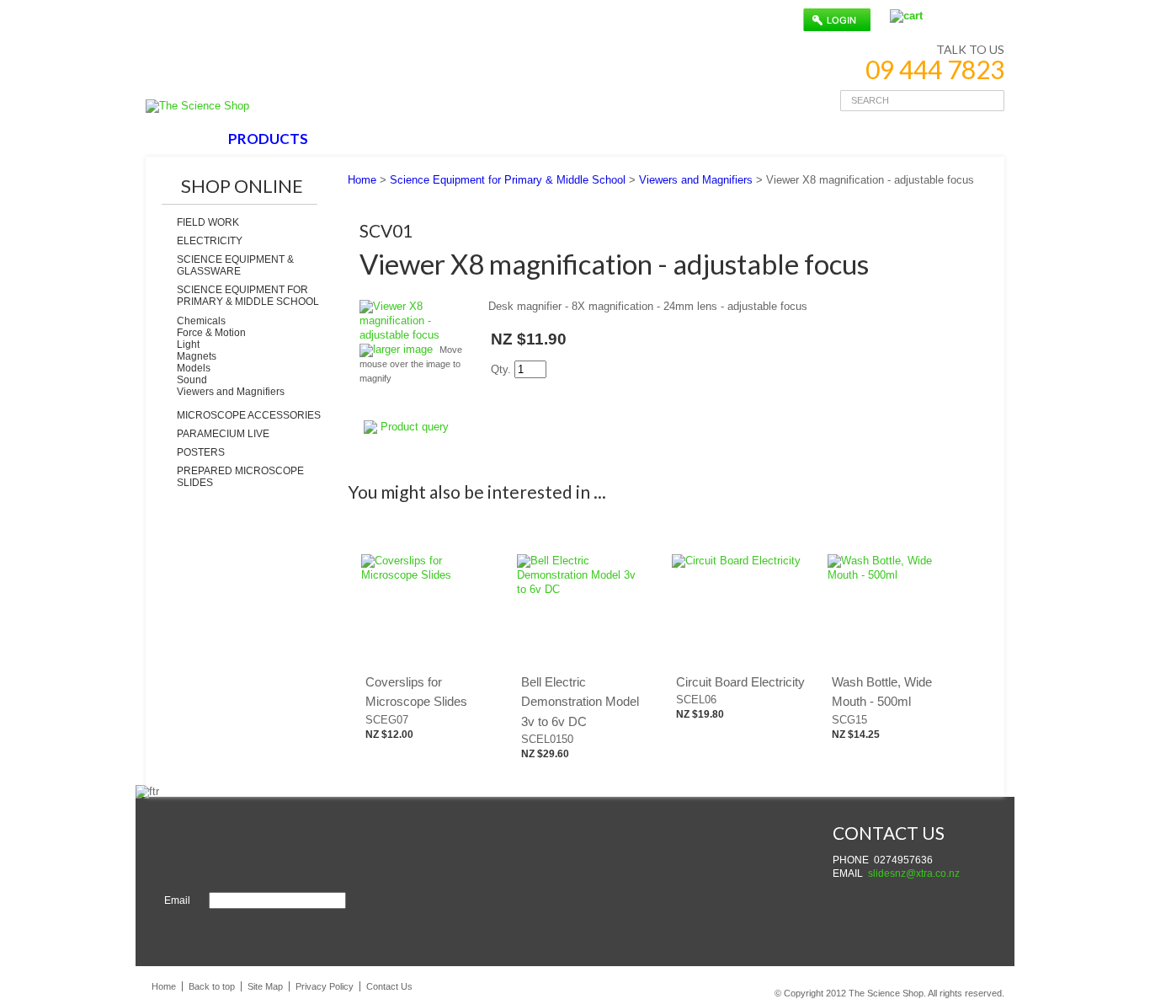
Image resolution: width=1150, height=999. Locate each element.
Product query (415, 426)
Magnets (196, 356)
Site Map (265, 986)
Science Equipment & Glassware (235, 265)
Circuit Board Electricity (740, 682)
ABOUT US (369, 138)
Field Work (208, 222)
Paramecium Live (223, 434)
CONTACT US (568, 138)
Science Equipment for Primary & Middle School (248, 295)
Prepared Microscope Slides (240, 477)
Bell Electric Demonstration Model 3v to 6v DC (580, 702)
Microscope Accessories (249, 415)
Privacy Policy (324, 986)
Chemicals (201, 321)
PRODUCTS (268, 138)
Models (193, 368)
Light (188, 344)
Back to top (212, 986)
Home (362, 180)
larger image (403, 349)
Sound (192, 380)
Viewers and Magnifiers (231, 392)
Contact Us (389, 986)
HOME (182, 138)
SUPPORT (463, 138)
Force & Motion (211, 333)
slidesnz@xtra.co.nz (914, 873)
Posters (201, 452)
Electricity (209, 241)
